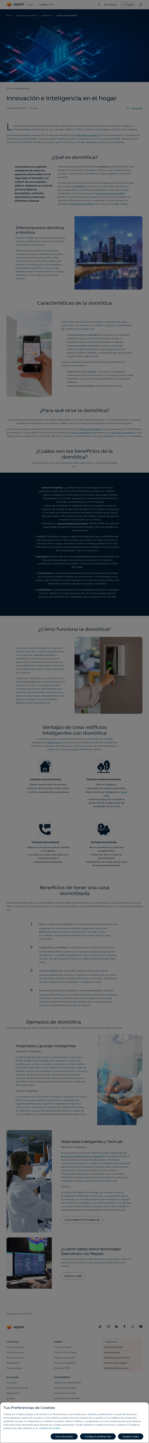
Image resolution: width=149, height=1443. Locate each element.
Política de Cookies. (50, 1428)
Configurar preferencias (98, 1436)
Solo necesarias (64, 1436)
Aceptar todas (131, 1436)
